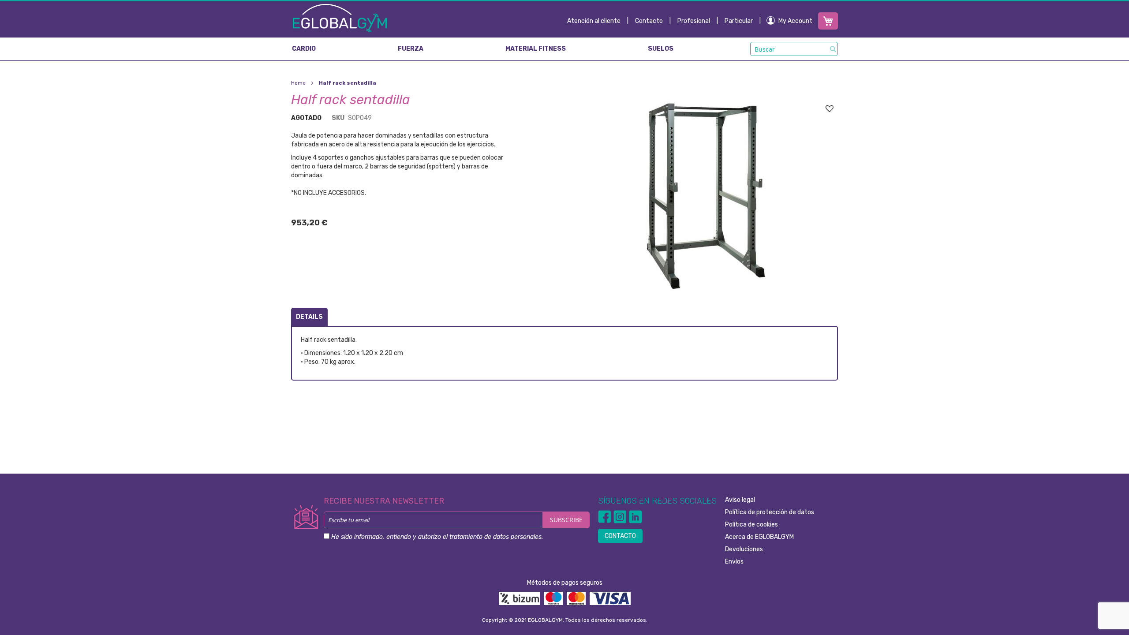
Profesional (693, 21)
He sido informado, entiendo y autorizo (437, 537)
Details (309, 317)
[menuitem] (304, 49)
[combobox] (794, 49)
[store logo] (340, 17)
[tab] (309, 317)
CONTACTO (620, 536)
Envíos (734, 561)
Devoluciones (744, 549)
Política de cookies (751, 524)
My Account (795, 21)
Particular (739, 21)
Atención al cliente (594, 21)
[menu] (564, 48)
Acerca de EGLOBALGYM (759, 537)
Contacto (649, 21)
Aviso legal (740, 500)
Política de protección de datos (769, 512)
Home (298, 83)
